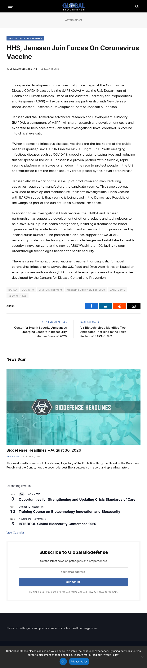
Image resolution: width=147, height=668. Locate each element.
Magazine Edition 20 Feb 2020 (86, 289)
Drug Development (50, 289)
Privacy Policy (96, 591)
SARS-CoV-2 (117, 289)
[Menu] (10, 6)
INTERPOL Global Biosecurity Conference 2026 (57, 523)
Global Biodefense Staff (23, 69)
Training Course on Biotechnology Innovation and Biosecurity (69, 511)
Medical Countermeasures (25, 38)
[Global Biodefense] (73, 6)
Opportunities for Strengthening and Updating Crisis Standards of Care (77, 499)
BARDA (12, 289)
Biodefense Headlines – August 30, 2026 (44, 450)
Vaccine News (17, 295)
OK (63, 661)
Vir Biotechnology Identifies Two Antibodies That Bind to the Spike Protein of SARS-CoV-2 (103, 332)
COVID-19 (28, 289)
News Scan (13, 456)
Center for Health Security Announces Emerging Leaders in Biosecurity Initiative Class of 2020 (40, 332)
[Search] (137, 6)
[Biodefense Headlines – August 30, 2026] (73, 407)
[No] (142, 657)
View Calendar (15, 532)
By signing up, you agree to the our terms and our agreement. (73, 591)
